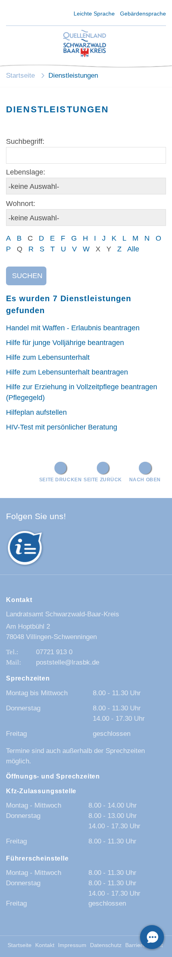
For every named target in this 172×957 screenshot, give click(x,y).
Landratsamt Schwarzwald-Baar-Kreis (62, 614)
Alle (133, 249)
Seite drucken (60, 479)
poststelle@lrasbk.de (67, 662)
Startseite (20, 75)
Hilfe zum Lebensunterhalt (48, 357)
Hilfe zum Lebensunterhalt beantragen (67, 372)
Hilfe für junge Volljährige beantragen (65, 343)
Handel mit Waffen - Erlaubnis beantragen (73, 328)
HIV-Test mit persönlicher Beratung (61, 427)
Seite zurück (103, 479)
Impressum (72, 945)
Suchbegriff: (25, 141)
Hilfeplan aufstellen (36, 412)
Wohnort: (20, 204)
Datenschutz (106, 945)
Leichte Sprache (94, 13)
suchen (27, 276)
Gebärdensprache (143, 13)
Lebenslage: (25, 172)
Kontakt (44, 945)
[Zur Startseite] (84, 44)
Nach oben (145, 479)
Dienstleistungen (73, 75)
